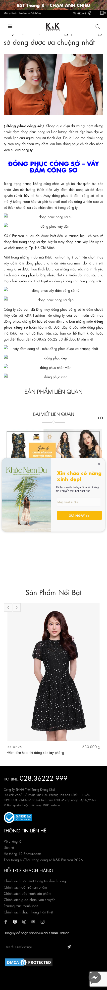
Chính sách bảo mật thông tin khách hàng (35, 880)
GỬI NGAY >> (79, 515)
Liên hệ (9, 847)
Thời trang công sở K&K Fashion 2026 (53, 859)
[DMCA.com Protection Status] (29, 961)
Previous (8, 607)
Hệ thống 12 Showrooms (23, 853)
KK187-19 (25, 746)
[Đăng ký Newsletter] (69, 946)
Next (17, 607)
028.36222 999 (43, 778)
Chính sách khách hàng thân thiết (28, 911)
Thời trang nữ (13, 859)
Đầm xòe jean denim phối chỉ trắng (44, 752)
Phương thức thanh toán (21, 905)
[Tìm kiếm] (98, 26)
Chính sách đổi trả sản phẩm (25, 887)
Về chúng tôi (13, 841)
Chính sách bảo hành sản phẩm (27, 893)
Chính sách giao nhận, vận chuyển (29, 899)
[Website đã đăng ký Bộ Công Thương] (18, 817)
